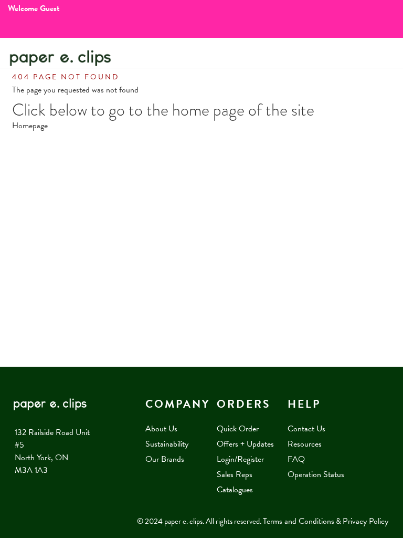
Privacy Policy (365, 521)
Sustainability (166, 444)
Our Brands (164, 459)
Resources (305, 444)
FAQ (296, 459)
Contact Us (306, 428)
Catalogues (235, 489)
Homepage (30, 125)
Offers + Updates (245, 444)
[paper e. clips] (60, 58)
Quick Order (238, 428)
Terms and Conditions (298, 521)
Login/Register (240, 459)
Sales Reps (234, 474)
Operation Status (316, 474)
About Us (161, 428)
